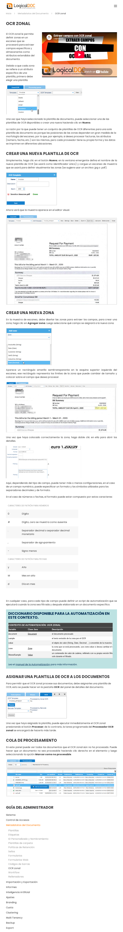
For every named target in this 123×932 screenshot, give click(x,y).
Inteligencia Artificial (18, 892)
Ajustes (10, 897)
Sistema (10, 815)
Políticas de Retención (21, 847)
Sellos (11, 851)
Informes (11, 887)
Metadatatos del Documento (23, 825)
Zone (30, 648)
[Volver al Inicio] (21, 6)
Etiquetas (13, 834)
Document (32, 634)
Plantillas (13, 830)
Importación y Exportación (22, 882)
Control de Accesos (17, 820)
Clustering (12, 912)
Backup (10, 923)
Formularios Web (18, 860)
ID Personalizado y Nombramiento (28, 839)
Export (10, 928)
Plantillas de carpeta (20, 843)
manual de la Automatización (33, 664)
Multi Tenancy (14, 917)
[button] (115, 6)
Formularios (15, 855)
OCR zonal (14, 868)
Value (30, 655)
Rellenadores (16, 876)
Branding (11, 902)
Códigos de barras (19, 864)
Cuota (9, 907)
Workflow (14, 872)
